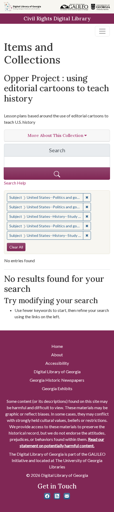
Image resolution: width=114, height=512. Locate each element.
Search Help (15, 182)
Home (57, 346)
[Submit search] (57, 173)
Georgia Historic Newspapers (57, 379)
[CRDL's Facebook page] (47, 496)
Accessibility (57, 363)
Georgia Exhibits (57, 388)
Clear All (16, 247)
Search (79, 151)
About (57, 354)
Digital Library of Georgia (57, 371)
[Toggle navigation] (102, 31)
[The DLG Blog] (57, 496)
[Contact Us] (67, 496)
